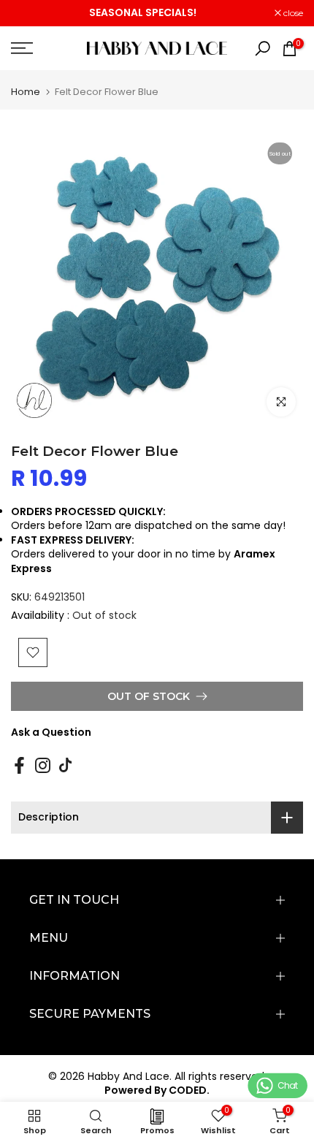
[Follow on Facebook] (19, 765)
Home (25, 92)
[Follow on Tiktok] (65, 765)
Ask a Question (51, 732)
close (292, 13)
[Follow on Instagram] (42, 765)
